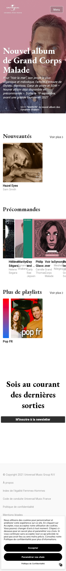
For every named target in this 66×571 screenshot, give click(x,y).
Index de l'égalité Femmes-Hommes (24, 490)
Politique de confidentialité (18, 506)
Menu (56, 9)
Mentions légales (13, 514)
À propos (8, 482)
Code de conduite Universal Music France (27, 498)
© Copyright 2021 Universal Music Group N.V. (29, 474)
